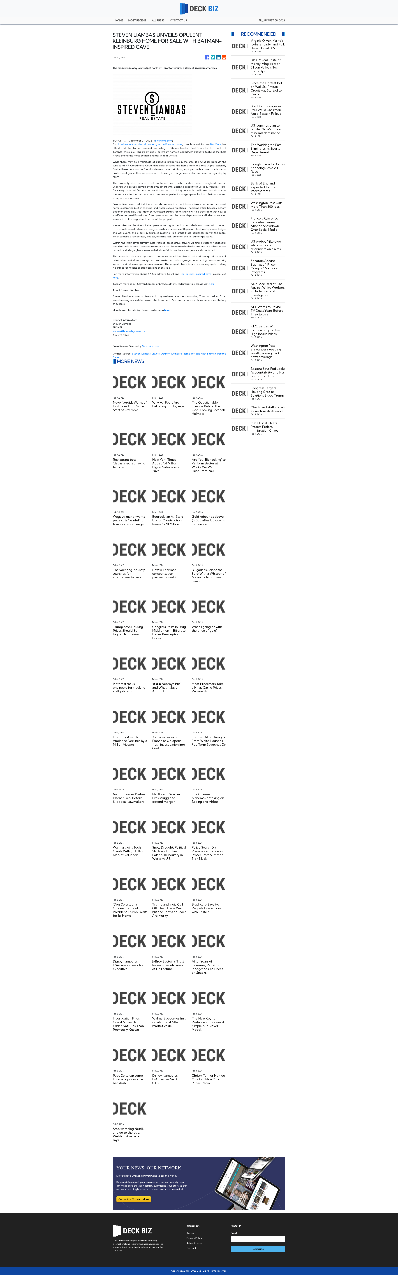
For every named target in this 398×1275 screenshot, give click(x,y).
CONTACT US (178, 20)
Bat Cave (215, 144)
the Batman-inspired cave (195, 273)
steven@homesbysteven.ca (129, 331)
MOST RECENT (137, 20)
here (115, 277)
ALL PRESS (158, 20)
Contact (191, 1248)
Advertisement (195, 1243)
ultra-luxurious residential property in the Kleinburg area (149, 144)
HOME (119, 20)
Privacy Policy (194, 1238)
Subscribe (258, 1248)
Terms (190, 1233)
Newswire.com (163, 140)
